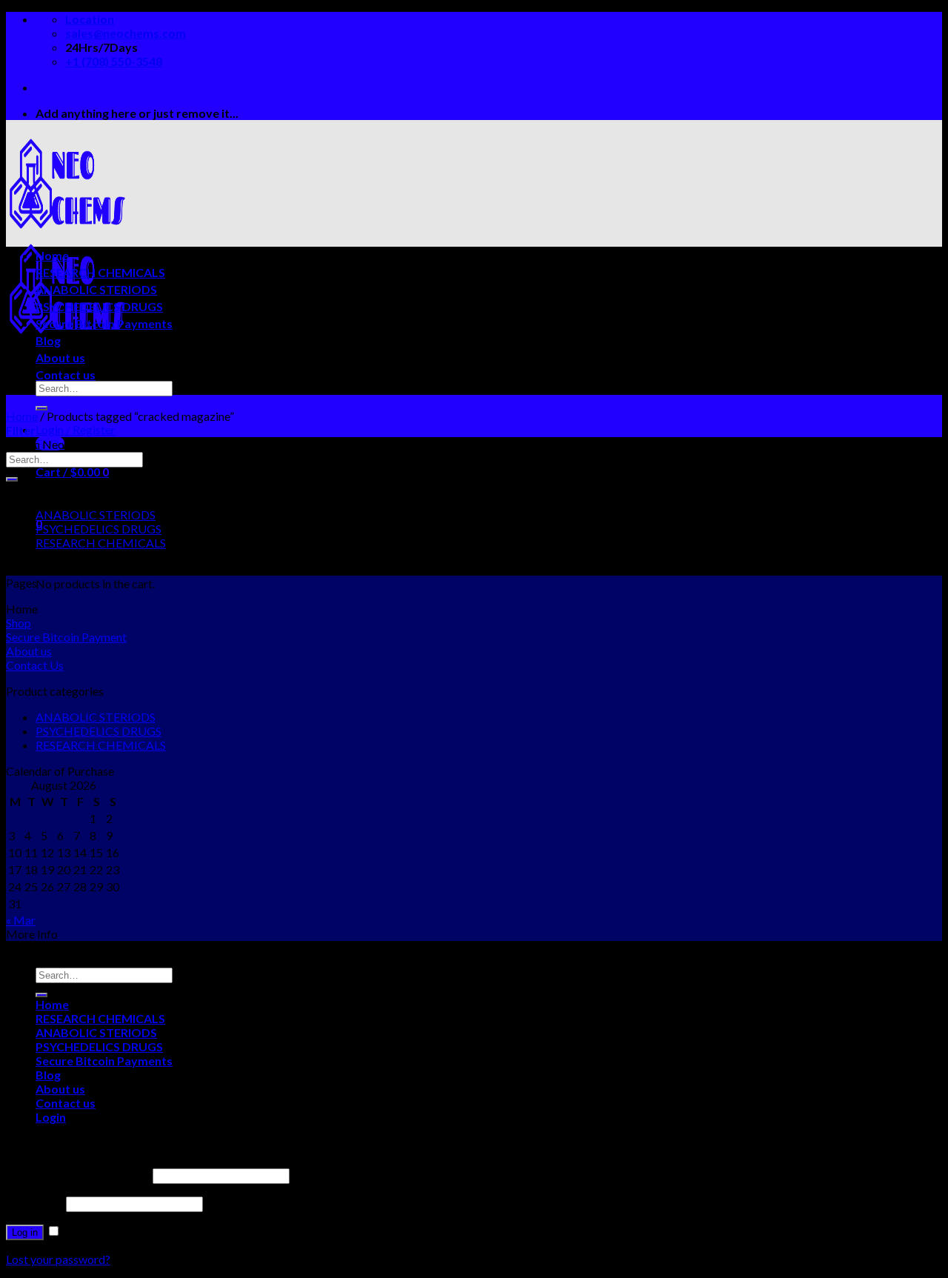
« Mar (21, 920)
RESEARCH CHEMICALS (100, 272)
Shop (18, 623)
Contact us (66, 374)
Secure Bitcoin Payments (104, 323)
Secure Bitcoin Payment (66, 637)
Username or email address (78, 1175)
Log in (25, 1232)
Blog (48, 340)
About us (60, 357)
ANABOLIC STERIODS (96, 289)
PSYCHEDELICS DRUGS (99, 306)
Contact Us (35, 665)
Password (35, 1203)
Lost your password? (58, 1259)
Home (52, 255)
